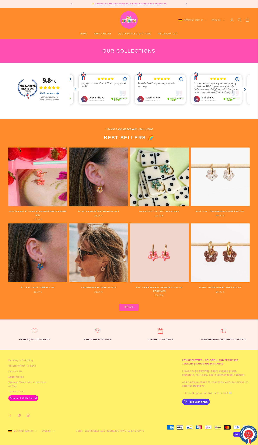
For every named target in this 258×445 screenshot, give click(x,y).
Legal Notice (16, 376)
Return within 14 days (22, 365)
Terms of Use (16, 391)
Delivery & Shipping (20, 360)
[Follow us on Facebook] (10, 415)
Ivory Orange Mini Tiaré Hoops (98, 211)
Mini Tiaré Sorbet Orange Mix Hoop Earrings (159, 289)
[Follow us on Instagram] (19, 415)
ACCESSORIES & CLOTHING (134, 34)
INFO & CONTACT (168, 34)
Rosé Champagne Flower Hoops (220, 287)
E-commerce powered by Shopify (124, 431)
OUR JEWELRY (103, 34)
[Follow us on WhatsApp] (28, 415)
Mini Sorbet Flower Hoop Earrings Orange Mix (38, 213)
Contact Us (15, 371)
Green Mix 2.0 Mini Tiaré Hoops (159, 211)
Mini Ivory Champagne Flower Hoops (220, 211)
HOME (83, 34)
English (216, 20)
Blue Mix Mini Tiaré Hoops (38, 287)
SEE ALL (129, 307)
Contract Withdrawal (23, 398)
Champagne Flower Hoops (98, 287)
